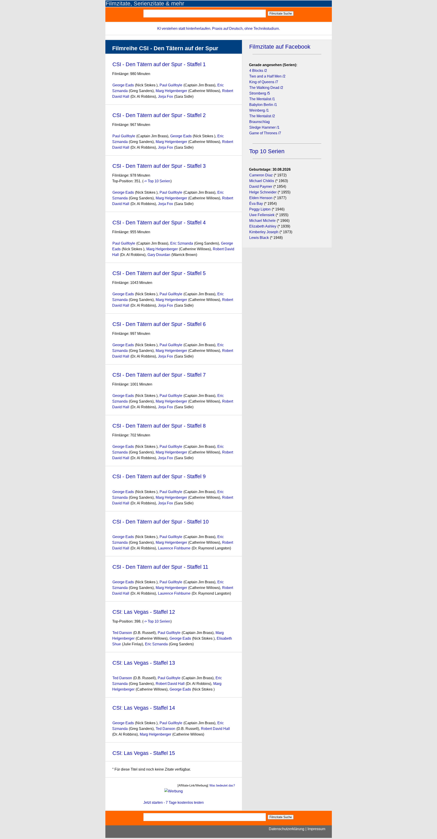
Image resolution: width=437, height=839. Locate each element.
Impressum (316, 829)
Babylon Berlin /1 (263, 105)
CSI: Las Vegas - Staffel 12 (143, 612)
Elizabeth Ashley (262, 226)
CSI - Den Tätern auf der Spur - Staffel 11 (160, 567)
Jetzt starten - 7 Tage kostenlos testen (173, 802)
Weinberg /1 (259, 110)
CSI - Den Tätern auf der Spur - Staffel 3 (159, 166)
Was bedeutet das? (222, 785)
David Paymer (260, 186)
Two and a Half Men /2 (267, 76)
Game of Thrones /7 (265, 133)
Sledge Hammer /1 (264, 127)
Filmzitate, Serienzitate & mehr (145, 3)
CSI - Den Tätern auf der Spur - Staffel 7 (159, 375)
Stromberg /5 (259, 93)
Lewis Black (259, 238)
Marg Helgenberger (171, 91)
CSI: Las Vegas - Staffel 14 (143, 708)
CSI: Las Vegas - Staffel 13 (143, 663)
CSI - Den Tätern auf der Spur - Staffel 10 (160, 522)
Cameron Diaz (261, 175)
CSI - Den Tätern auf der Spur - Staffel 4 (159, 222)
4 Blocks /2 (258, 71)
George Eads (123, 85)
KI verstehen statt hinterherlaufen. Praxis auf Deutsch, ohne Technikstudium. (218, 28)
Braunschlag (259, 122)
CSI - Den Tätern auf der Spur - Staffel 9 (159, 476)
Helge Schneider (263, 192)
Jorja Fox (165, 96)
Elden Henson (260, 198)
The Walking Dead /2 (266, 88)
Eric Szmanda (181, 243)
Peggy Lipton (260, 209)
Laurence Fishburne (174, 548)
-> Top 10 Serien (157, 181)
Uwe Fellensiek (261, 215)
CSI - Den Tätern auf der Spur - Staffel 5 (159, 273)
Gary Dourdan (158, 255)
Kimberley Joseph (263, 232)
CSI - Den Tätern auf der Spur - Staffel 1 (159, 64)
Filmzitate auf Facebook (279, 47)
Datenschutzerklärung (286, 829)
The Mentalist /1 (262, 99)
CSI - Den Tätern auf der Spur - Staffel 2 (159, 115)
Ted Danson (122, 633)
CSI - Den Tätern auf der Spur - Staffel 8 (159, 426)
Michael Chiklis (261, 181)
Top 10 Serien (267, 151)
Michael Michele (262, 221)
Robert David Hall (170, 684)
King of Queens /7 (263, 82)
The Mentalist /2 (262, 116)
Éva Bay (256, 203)
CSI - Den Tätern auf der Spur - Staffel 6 (159, 324)
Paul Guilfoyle (171, 85)
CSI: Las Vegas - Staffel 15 (144, 753)
